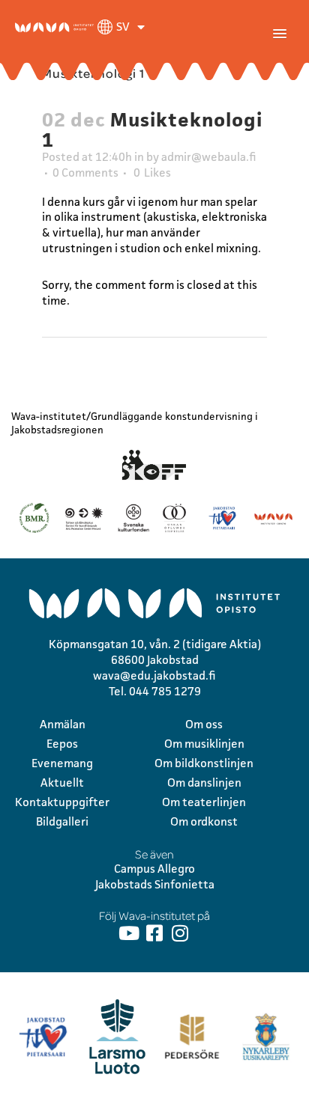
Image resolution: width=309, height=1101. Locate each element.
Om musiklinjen (204, 743)
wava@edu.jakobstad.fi (154, 675)
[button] (280, 34)
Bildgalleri (62, 821)
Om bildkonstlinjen (204, 763)
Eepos (62, 743)
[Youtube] (129, 933)
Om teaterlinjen (204, 802)
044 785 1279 (165, 691)
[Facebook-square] (155, 933)
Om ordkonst (204, 821)
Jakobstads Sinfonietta (154, 884)
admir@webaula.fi (208, 157)
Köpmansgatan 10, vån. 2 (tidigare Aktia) (155, 644)
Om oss (204, 724)
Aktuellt (62, 782)
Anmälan (63, 724)
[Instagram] (180, 933)
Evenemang (62, 763)
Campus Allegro (154, 868)
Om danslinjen (204, 782)
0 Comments (85, 172)
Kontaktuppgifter (62, 802)
